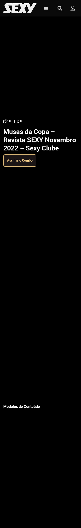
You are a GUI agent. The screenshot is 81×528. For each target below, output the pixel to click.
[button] (46, 8)
